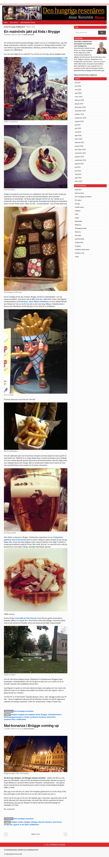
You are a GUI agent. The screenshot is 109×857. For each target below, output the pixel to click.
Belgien (14, 714)
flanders (48, 822)
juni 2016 (78, 86)
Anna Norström (29, 35)
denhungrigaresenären (13, 717)
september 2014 (80, 160)
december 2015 (80, 107)
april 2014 (78, 178)
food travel (57, 822)
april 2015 (78, 135)
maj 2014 (78, 174)
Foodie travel (79, 207)
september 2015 (80, 118)
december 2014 (80, 149)
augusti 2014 (79, 164)
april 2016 (78, 93)
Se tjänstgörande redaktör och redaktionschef (21, 850)
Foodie (26, 717)
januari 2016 (79, 104)
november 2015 (80, 111)
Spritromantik (79, 239)
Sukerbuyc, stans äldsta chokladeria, (34, 301)
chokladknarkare (54, 714)
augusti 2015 (79, 121)
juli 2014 (77, 167)
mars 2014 (78, 181)
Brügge (34, 822)
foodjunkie (8, 825)
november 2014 (80, 153)
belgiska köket (34, 714)
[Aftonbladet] (10, 2)
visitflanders (21, 719)
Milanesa (78, 225)
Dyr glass (78, 200)
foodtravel (34, 717)
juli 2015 (77, 125)
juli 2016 (77, 82)
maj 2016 (78, 89)
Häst (76, 214)
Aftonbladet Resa (27, 22)
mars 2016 (78, 97)
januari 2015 (79, 146)
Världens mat (79, 253)
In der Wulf (24, 825)
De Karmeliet (41, 201)
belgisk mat (23, 714)
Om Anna (14, 22)
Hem (6, 22)
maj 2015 (78, 132)
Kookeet (42, 717)
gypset (16, 825)
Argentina (78, 190)
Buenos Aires (79, 193)
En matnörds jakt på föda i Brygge (32, 31)
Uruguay (78, 246)
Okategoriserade (80, 228)
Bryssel (41, 822)
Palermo (78, 232)
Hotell (77, 218)
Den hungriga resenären (24, 711)
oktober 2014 (79, 157)
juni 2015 (78, 128)
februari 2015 (79, 142)
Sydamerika (79, 242)
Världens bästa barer (82, 249)
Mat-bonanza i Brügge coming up (31, 726)
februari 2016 (79, 100)
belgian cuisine (17, 822)
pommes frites (9, 719)
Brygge (44, 714)
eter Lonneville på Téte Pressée (24, 618)
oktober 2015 (79, 114)
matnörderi (51, 717)
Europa (77, 204)
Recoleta (78, 235)
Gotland (77, 211)
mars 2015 (78, 139)
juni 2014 (78, 171)
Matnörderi (78, 221)
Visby (77, 257)
